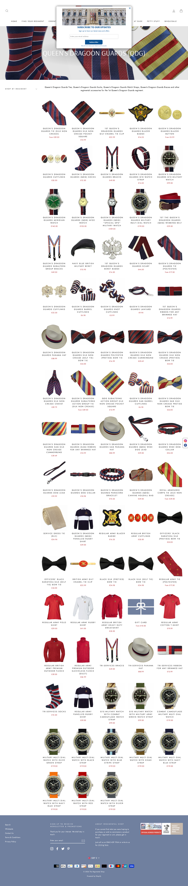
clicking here (103, 845)
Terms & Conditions (12, 837)
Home (14, 21)
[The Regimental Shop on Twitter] (62, 848)
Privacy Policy (10, 841)
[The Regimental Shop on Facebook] (57, 848)
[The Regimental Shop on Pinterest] (68, 848)
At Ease (138, 21)
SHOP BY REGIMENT (16, 89)
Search (7, 824)
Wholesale (170, 21)
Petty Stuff (153, 21)
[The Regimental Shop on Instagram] (51, 848)
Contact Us (9, 833)
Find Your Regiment (33, 21)
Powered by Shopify (94, 876)
